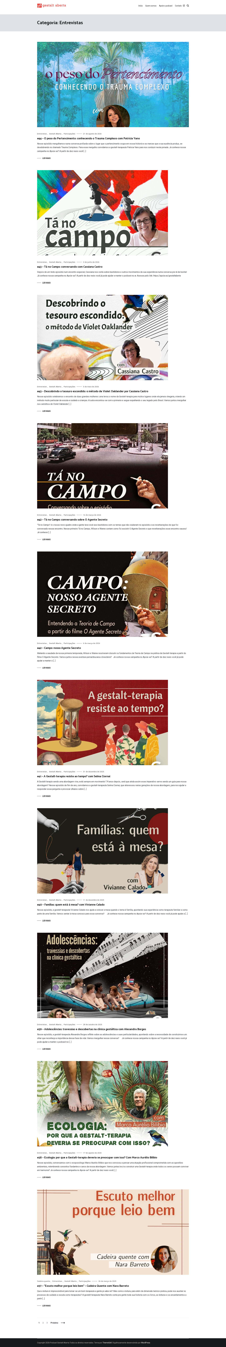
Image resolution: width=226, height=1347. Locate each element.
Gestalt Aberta (55, 134)
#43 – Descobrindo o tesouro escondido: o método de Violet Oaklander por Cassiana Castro (92, 391)
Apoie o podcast (165, 6)
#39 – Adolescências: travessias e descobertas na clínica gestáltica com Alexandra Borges (91, 1029)
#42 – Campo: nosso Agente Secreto (59, 648)
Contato (178, 6)
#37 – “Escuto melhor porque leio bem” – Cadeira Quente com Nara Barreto (83, 1286)
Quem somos (150, 6)
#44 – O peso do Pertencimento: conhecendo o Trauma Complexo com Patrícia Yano (88, 138)
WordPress (145, 1343)
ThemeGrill (107, 1343)
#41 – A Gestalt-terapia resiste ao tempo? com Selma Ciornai (73, 776)
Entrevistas (42, 134)
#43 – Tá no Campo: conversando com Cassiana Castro (69, 267)
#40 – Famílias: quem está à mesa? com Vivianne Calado (70, 905)
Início (141, 6)
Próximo (54, 1323)
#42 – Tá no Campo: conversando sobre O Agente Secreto (72, 520)
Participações (69, 134)
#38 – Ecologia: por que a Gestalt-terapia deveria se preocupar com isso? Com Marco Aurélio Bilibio (97, 1157)
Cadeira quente (43, 1281)
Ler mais (46, 158)
